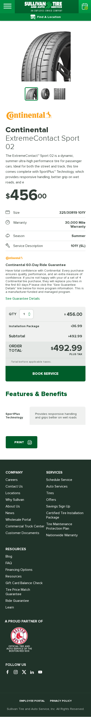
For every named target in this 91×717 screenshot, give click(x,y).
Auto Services (57, 486)
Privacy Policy (61, 701)
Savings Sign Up (58, 506)
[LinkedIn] (33, 672)
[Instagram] (17, 672)
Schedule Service (59, 480)
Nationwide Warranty (62, 535)
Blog (9, 556)
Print (19, 442)
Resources (14, 576)
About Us (13, 506)
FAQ (9, 563)
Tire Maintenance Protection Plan (59, 526)
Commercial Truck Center (25, 526)
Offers (51, 499)
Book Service (45, 373)
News (10, 513)
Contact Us (14, 486)
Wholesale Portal (18, 519)
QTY (12, 314)
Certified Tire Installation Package (64, 515)
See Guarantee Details (23, 298)
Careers (12, 480)
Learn (10, 607)
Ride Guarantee (17, 600)
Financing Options (19, 569)
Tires (50, 493)
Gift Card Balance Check (24, 583)
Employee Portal (32, 701)
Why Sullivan (15, 499)
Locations (13, 493)
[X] (25, 672)
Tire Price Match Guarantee (18, 591)
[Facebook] (9, 672)
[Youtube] (42, 672)
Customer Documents (22, 533)
